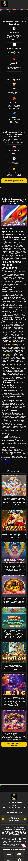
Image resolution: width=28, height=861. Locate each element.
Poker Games (7, 807)
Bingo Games (21, 807)
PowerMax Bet (5, 462)
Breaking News (10, 812)
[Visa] (8, 854)
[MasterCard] (19, 854)
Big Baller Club (5, 8)
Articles (8, 810)
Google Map (18, 812)
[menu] (25, 4)
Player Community (16, 810)
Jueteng (14, 807)
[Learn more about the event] (14, 16)
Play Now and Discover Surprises (14, 744)
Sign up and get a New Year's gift (14, 180)
